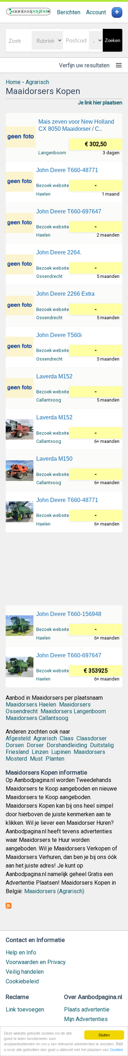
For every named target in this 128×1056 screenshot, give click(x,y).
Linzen (40, 752)
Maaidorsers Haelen (31, 704)
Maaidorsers (89, 752)
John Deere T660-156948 (68, 614)
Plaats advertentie (87, 1009)
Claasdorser (91, 738)
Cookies (116, 1049)
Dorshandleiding (67, 745)
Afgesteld (18, 738)
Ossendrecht (49, 276)
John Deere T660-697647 (68, 211)
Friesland (17, 752)
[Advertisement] (64, 568)
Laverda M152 (54, 376)
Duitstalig (102, 745)
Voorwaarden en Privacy (36, 962)
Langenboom (52, 152)
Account (96, 12)
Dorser (35, 745)
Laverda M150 (54, 459)
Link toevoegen (25, 1009)
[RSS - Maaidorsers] (8, 906)
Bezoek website (52, 185)
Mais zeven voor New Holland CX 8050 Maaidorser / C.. (76, 125)
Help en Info (21, 952)
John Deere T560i (59, 335)
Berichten (68, 12)
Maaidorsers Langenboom (73, 711)
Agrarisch (37, 82)
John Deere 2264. (58, 252)
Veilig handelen (25, 971)
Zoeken (112, 40)
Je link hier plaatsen (100, 102)
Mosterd (16, 758)
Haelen (43, 194)
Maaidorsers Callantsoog (37, 718)
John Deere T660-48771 (67, 170)
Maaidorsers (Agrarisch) (54, 891)
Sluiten (104, 1034)
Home (13, 82)
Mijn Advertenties (86, 1019)
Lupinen (61, 752)
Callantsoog (48, 400)
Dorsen (15, 745)
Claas (67, 738)
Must (36, 758)
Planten (55, 758)
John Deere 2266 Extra (65, 294)
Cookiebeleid (22, 981)
